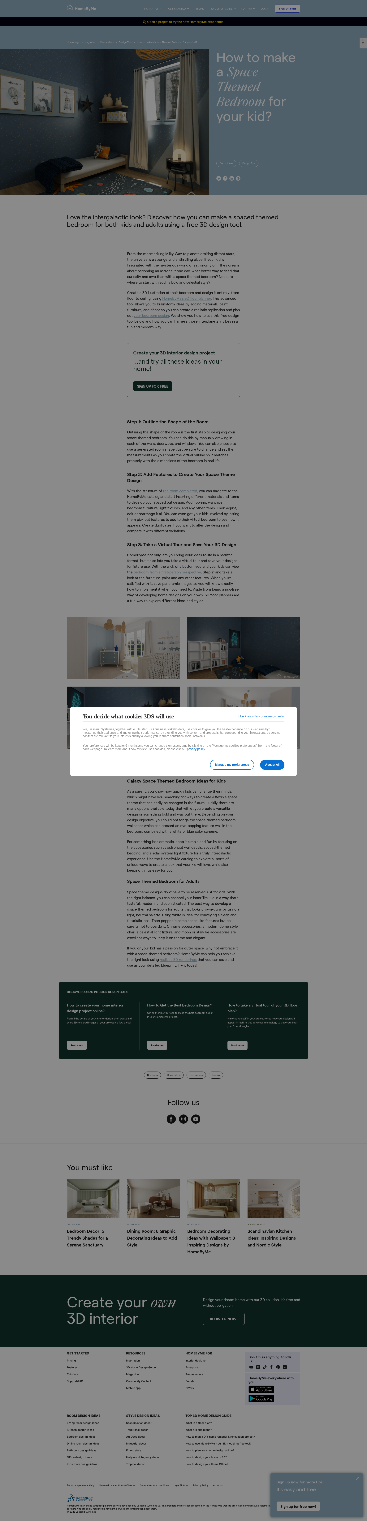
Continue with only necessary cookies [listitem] (262, 716)
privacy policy (196, 749)
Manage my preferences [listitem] (232, 764)
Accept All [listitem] (272, 764)
